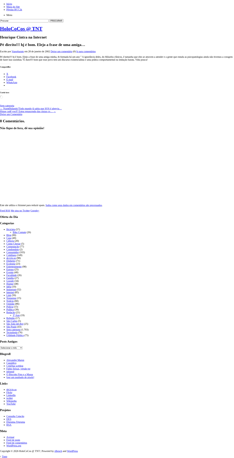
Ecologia (10, 263)
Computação (12, 246)
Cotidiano (11, 255)
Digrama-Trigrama (15, 422)
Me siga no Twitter (20, 210)
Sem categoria (7, 105)
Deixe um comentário (61, 51)
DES (8, 419)
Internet (10, 292)
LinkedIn (11, 395)
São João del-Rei (14, 324)
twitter (9, 398)
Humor (10, 283)
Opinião (10, 303)
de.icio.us (11, 258)
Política (10, 309)
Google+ (34, 210)
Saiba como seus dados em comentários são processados (74, 205)
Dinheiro (10, 261)
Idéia (8, 286)
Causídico (11, 363)
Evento (10, 272)
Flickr (9, 392)
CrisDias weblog (14, 365)
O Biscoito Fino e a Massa (19, 374)
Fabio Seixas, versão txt (18, 368)
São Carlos (11, 321)
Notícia (10, 301)
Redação (10, 312)
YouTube (11, 403)
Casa (8, 238)
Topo (4, 456)
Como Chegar (13, 243)
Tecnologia (12, 332)
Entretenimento (14, 266)
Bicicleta (10, 229)
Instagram (11, 289)
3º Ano (16, 315)
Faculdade (11, 275)
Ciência (10, 240)
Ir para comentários (86, 51)
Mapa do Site (13, 6)
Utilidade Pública (15, 335)
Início (9, 4)
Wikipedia (11, 401)
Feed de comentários (16, 442)
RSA (8, 424)
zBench (58, 451)
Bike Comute (19, 232)
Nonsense (11, 298)
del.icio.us (11, 389)
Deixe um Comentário (11, 114)
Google (10, 281)
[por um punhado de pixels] (20, 377)
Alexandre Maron (15, 360)
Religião (10, 318)
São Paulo (11, 326)
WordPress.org (13, 445)
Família (10, 278)
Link (8, 295)
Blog (8, 235)
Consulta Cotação (15, 416)
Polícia (9, 306)
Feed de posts (13, 440)
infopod (10, 371)
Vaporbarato (18, 51)
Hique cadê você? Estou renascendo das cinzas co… (28, 111)
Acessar (10, 437)
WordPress (72, 451)
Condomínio (12, 249)
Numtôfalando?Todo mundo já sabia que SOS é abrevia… (31, 108)
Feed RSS (5, 210)
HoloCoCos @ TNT (21, 28)
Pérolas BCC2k (14, 9)
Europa (10, 269)
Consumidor (12, 252)
